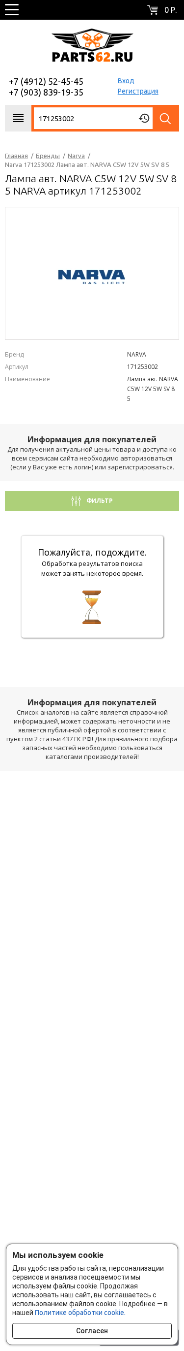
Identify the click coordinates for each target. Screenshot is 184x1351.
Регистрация (138, 91)
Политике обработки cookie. (80, 1313)
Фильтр (99, 500)
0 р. (170, 9)
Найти (166, 118)
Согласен (92, 1331)
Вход (126, 81)
